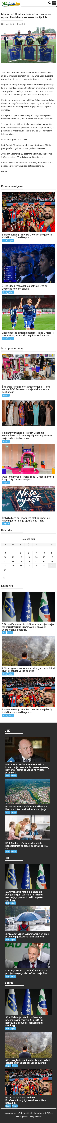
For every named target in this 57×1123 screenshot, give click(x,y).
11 (13, 557)
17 (5, 561)
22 (44, 561)
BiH (4, 633)
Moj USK (22, 24)
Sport (7, 177)
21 (36, 561)
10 (5, 557)
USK (7, 776)
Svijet (5, 674)
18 (13, 561)
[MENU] (54, 3)
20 (28, 561)
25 (13, 565)
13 (28, 557)
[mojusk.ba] (11, 4)
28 (36, 565)
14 (36, 557)
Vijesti (11, 241)
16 (51, 557)
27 (28, 565)
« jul (3, 577)
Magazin (6, 395)
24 (5, 565)
